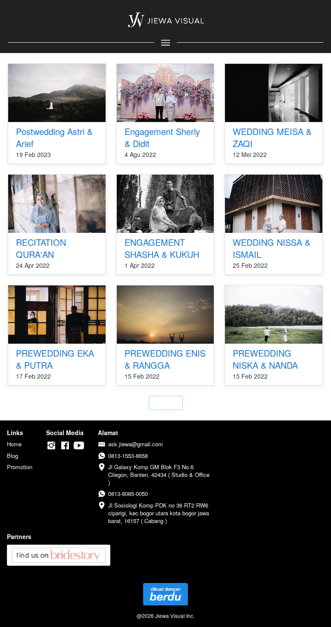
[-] (51, 445)
